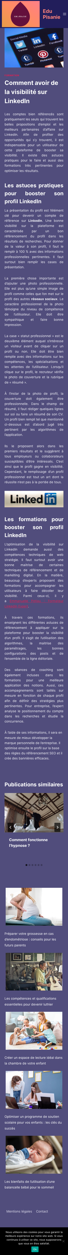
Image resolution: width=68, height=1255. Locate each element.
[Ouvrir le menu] (64, 14)
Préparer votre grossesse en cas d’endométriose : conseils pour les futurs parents (30, 939)
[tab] (26, 865)
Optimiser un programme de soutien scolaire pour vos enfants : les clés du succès (33, 1122)
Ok (35, 1249)
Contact (42, 1211)
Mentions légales (19, 1211)
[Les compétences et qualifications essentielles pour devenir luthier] (34, 972)
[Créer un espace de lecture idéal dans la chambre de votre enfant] (34, 1031)
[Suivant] (57, 827)
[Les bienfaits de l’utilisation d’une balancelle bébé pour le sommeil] (34, 1155)
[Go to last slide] (11, 827)
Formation (12, 75)
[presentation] (34, 812)
